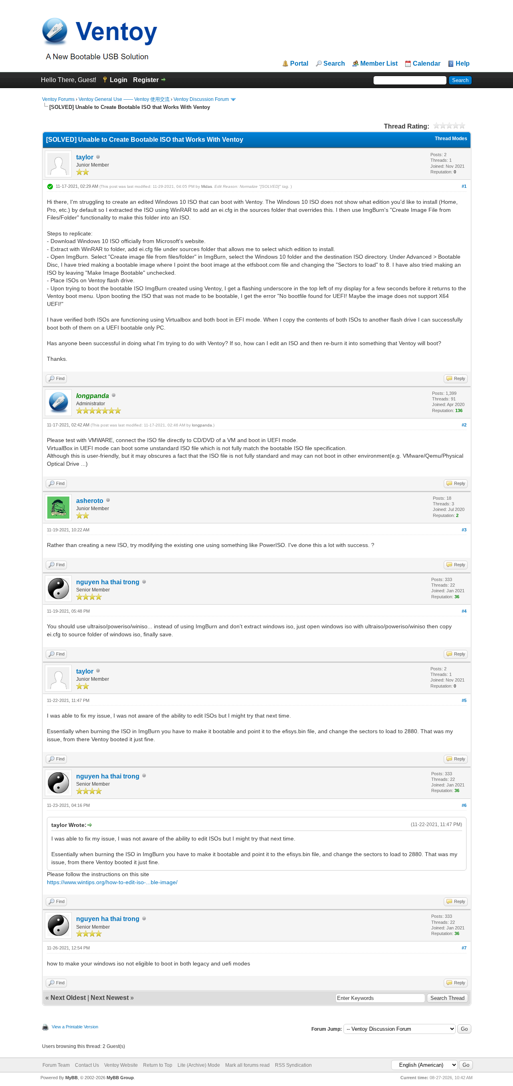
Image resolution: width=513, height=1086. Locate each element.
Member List (379, 63)
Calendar (426, 63)
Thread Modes (451, 138)
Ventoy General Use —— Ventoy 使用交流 (124, 99)
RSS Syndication (293, 1065)
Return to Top (157, 1065)
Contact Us (87, 1065)
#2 (464, 424)
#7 (464, 947)
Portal (299, 63)
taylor (84, 157)
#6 (464, 805)
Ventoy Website (121, 1065)
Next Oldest (68, 997)
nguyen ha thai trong (107, 582)
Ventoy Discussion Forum (201, 99)
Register (146, 79)
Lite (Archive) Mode (199, 1065)
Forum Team (56, 1065)
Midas (206, 186)
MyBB (71, 1077)
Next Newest (110, 997)
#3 (464, 529)
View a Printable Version (75, 1026)
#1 (464, 186)
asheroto (89, 500)
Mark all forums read (247, 1065)
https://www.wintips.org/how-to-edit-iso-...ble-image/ (112, 882)
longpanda (202, 425)
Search (334, 63)
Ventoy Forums (58, 99)
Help (463, 63)
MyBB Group (120, 1077)
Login (118, 79)
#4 (464, 611)
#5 (464, 700)
